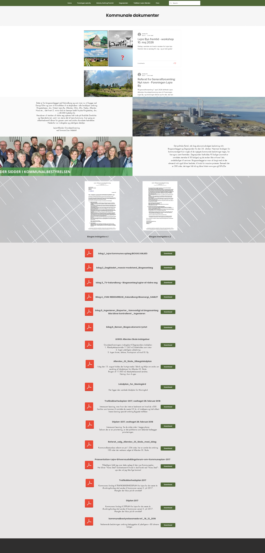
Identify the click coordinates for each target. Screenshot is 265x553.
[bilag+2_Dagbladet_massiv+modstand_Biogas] (89, 267)
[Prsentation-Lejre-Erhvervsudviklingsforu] (89, 465)
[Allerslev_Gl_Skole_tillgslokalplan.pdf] (89, 364)
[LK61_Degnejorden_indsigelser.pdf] (89, 345)
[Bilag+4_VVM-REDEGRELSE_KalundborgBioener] (89, 297)
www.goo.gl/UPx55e (217, 166)
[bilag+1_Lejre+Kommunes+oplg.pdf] (89, 253)
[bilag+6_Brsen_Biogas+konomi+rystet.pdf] (89, 327)
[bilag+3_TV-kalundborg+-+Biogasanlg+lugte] (89, 282)
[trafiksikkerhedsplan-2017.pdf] (89, 407)
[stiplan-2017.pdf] (89, 425)
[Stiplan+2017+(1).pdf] (89, 503)
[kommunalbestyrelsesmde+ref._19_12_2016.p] (89, 521)
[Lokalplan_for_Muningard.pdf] (89, 387)
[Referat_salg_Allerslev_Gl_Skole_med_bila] (89, 445)
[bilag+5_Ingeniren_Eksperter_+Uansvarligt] (89, 312)
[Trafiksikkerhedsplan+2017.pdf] (89, 483)
